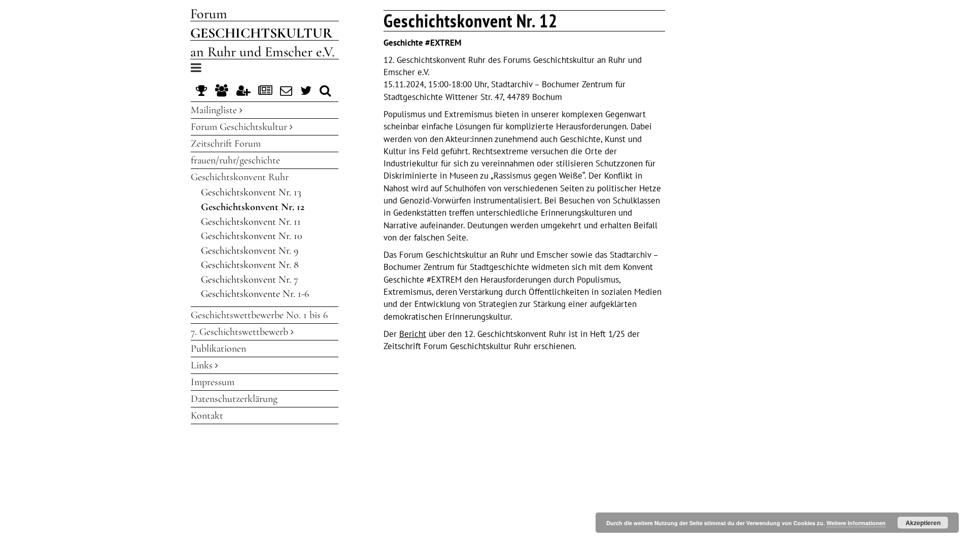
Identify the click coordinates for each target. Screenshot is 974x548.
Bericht (412, 333)
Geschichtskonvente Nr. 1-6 (255, 294)
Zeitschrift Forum (226, 144)
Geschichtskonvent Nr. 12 (252, 207)
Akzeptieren (923, 522)
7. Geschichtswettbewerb (241, 332)
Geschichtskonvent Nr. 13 (251, 192)
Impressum (212, 382)
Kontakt (207, 415)
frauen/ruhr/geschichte (235, 160)
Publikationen (218, 348)
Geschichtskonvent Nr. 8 (250, 265)
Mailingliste (215, 110)
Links (203, 365)
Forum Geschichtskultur (240, 127)
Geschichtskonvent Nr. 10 (251, 236)
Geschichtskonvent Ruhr (240, 177)
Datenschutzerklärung (234, 399)
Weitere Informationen (856, 523)
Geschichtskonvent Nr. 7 (249, 279)
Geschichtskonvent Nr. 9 (249, 251)
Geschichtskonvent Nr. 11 (251, 222)
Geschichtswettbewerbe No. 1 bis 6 (259, 315)
